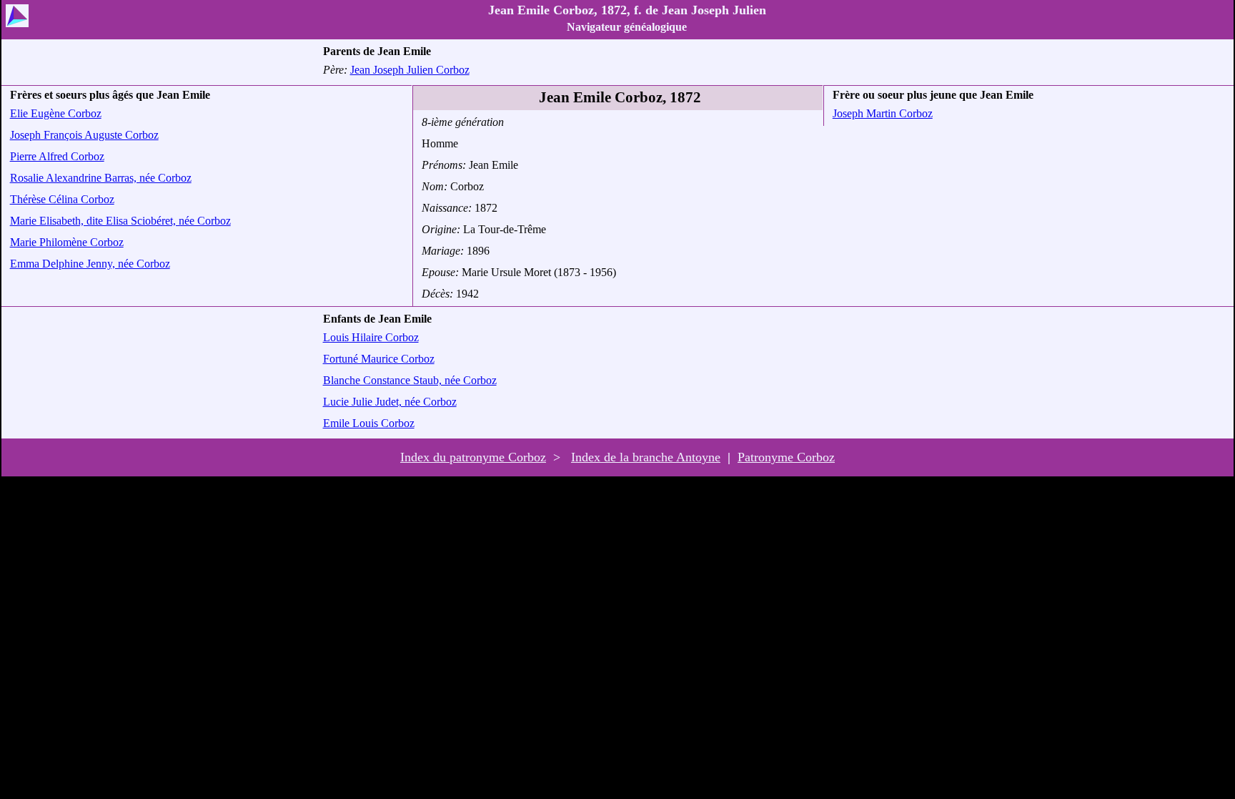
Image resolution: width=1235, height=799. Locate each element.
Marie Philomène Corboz (67, 242)
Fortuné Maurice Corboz (379, 359)
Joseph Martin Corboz (883, 113)
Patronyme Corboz (786, 457)
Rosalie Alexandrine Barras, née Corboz (101, 178)
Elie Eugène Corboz (55, 113)
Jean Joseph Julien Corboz (410, 70)
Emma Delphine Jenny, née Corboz (90, 264)
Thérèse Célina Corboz (62, 199)
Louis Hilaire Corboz (371, 337)
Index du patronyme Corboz (473, 457)
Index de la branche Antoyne (645, 457)
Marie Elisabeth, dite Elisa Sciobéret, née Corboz (120, 221)
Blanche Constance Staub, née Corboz (410, 380)
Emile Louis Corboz (369, 423)
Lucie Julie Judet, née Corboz (390, 402)
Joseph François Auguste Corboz (84, 135)
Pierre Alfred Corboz (57, 156)
